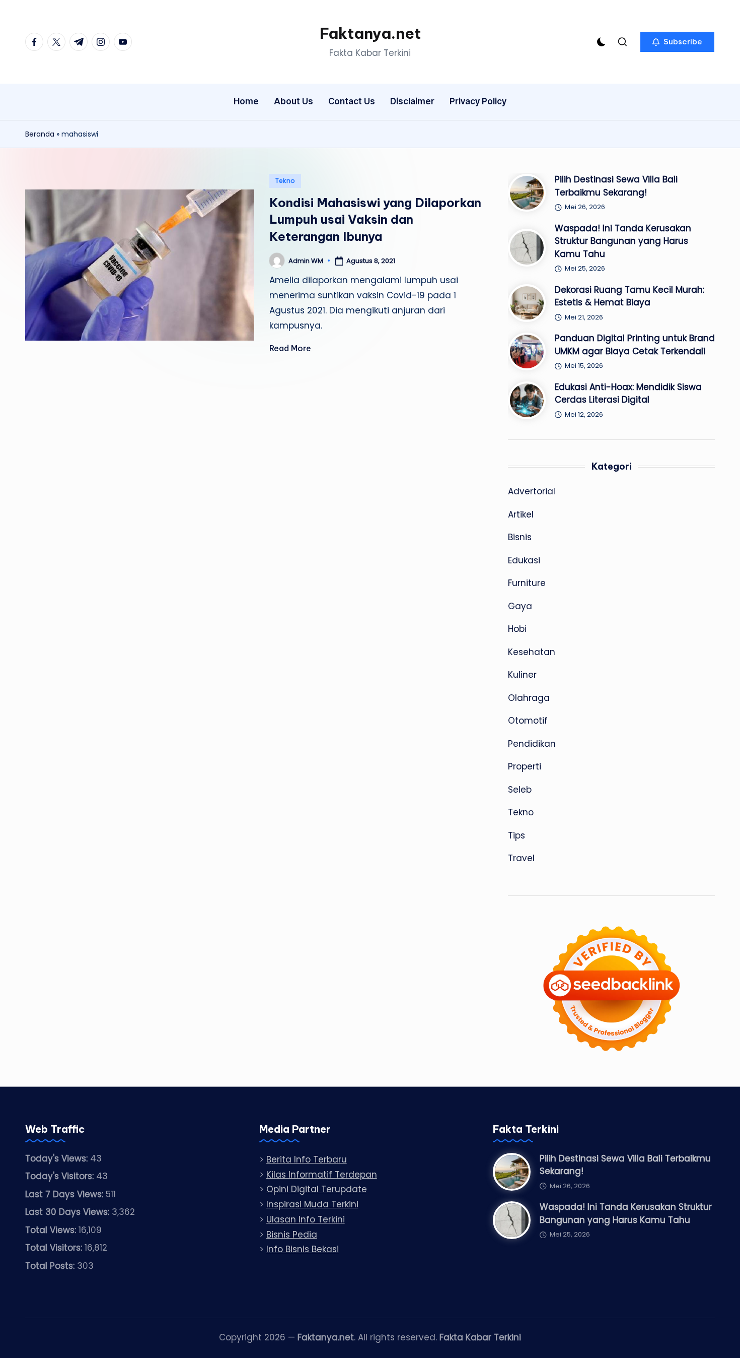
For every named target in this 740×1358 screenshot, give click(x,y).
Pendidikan (532, 744)
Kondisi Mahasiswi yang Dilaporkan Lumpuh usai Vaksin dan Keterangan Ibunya (375, 219)
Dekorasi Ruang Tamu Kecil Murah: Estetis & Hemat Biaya (629, 296)
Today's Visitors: (60, 1176)
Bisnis (520, 537)
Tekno (285, 180)
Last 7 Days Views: (65, 1194)
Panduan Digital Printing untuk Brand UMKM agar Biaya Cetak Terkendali (635, 344)
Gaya (520, 606)
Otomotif (528, 721)
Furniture (527, 583)
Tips (516, 835)
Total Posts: (51, 1266)
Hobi (517, 629)
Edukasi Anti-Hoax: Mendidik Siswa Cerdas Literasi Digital (628, 393)
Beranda (39, 134)
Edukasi (524, 560)
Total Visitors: (55, 1248)
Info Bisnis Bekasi (302, 1249)
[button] (677, 41)
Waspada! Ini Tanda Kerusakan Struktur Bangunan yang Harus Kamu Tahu (623, 241)
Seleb (520, 790)
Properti (524, 766)
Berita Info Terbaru (306, 1159)
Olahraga (529, 698)
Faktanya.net (370, 33)
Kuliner (522, 675)
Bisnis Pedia (291, 1234)
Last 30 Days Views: (68, 1212)
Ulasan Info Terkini (305, 1219)
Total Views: (52, 1230)
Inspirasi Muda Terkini (312, 1204)
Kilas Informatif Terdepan (321, 1175)
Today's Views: (57, 1158)
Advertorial (531, 491)
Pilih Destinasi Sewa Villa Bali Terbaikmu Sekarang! (616, 186)
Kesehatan (531, 652)
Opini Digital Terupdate (316, 1189)
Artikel (521, 514)
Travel (521, 858)
